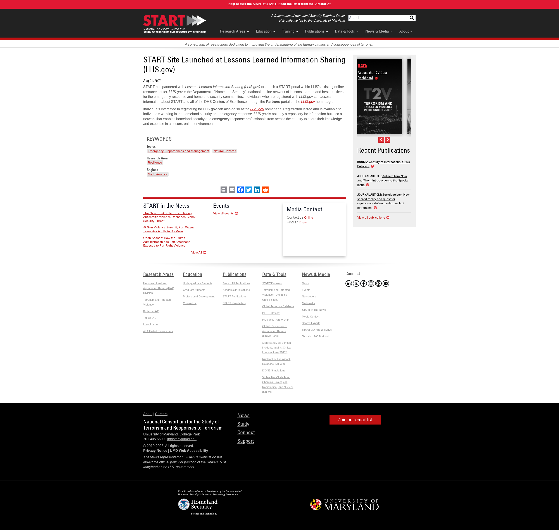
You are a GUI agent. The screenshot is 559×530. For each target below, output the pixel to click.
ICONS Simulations (273, 370)
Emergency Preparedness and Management (178, 151)
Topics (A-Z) (150, 317)
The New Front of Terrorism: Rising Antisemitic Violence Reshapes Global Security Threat (169, 217)
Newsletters (309, 296)
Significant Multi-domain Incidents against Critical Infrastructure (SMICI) (276, 347)
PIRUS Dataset (271, 313)
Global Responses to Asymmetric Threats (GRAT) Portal (274, 331)
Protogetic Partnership (275, 319)
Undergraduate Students (197, 283)
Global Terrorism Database (278, 306)
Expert (303, 222)
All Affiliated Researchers (158, 331)
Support (245, 440)
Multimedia (308, 303)
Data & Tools (345, 31)
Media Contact (310, 316)
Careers (161, 414)
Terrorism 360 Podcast (315, 336)
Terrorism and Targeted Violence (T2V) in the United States (276, 294)
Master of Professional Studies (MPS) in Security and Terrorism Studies (382, 77)
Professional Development (198, 296)
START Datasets (272, 283)
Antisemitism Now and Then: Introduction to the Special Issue (382, 180)
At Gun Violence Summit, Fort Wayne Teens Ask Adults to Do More (169, 229)
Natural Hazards (225, 151)
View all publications (371, 217)
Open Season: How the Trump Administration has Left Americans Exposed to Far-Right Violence (166, 241)
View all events (223, 213)
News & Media (377, 31)
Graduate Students (194, 290)
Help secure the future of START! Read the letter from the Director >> (279, 3)
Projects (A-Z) (151, 311)
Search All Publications (236, 283)
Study (243, 423)
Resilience (155, 162)
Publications (314, 31)
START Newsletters (234, 303)
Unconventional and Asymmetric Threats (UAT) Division (158, 288)
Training (288, 31)
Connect (246, 432)
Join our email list (355, 419)
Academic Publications (236, 290)
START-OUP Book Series (317, 329)
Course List (190, 303)
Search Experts (311, 323)
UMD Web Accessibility (189, 450)
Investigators (150, 324)
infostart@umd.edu (182, 439)
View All (196, 252)
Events (306, 290)
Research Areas (232, 31)
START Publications (234, 296)
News (305, 283)
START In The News (314, 309)
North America (157, 174)
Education (264, 31)
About (404, 31)
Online (308, 217)
